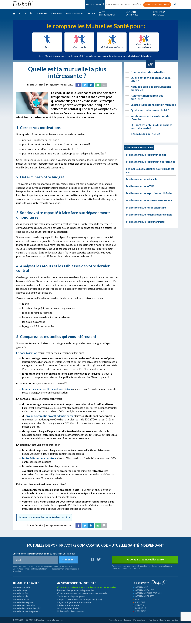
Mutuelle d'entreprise (23, 602)
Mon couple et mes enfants (143, 46)
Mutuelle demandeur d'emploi (26, 608)
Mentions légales (140, 620)
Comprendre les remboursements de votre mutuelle (82, 593)
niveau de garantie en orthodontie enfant (50, 415)
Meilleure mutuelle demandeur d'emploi (149, 214)
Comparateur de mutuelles (148, 72)
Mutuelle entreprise (132, 13)
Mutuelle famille (20, 593)
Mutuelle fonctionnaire (24, 605)
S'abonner (68, 559)
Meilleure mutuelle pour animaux (145, 221)
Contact (175, 620)
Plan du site (153, 620)
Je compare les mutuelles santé (145, 559)
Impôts (139, 605)
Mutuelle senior (20, 590)
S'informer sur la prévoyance (71, 596)
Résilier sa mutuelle (159, 13)
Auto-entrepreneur (107, 13)
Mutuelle (140, 608)
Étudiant (56, 13)
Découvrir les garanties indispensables (75, 590)
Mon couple (79, 47)
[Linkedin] (91, 85)
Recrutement (165, 620)
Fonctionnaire (75, 13)
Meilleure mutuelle (21, 587)
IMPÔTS (137, 4)
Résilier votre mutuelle (68, 605)
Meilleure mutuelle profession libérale (149, 193)
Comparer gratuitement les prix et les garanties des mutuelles (86, 587)
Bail (137, 599)
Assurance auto (144, 590)
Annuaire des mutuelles (145, 134)
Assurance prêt (144, 596)
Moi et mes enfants (111, 47)
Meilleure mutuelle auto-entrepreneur (149, 200)
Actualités (25, 13)
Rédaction (128, 620)
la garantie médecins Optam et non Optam (47, 389)
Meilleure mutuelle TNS (140, 186)
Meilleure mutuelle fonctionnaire (146, 207)
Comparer (42, 13)
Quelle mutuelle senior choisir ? (150, 110)
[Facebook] (78, 85)
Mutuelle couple (20, 596)
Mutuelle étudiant (21, 599)
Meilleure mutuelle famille (141, 179)
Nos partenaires (115, 620)
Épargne (140, 602)
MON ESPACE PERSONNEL (157, 4)
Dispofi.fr (40, 620)
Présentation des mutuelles (70, 611)
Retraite (140, 611)
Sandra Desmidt (35, 84)
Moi (47, 47)
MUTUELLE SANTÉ (95, 4)
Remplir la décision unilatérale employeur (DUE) (79, 599)
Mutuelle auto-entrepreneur (26, 611)
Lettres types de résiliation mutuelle (153, 104)
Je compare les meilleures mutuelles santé (43, 517)
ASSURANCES (112, 4)
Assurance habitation (148, 593)
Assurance (141, 587)
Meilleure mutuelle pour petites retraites (150, 161)
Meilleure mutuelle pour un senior (146, 154)
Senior (91, 13)
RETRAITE (125, 4)
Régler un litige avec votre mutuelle (74, 602)
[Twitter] (85, 85)
